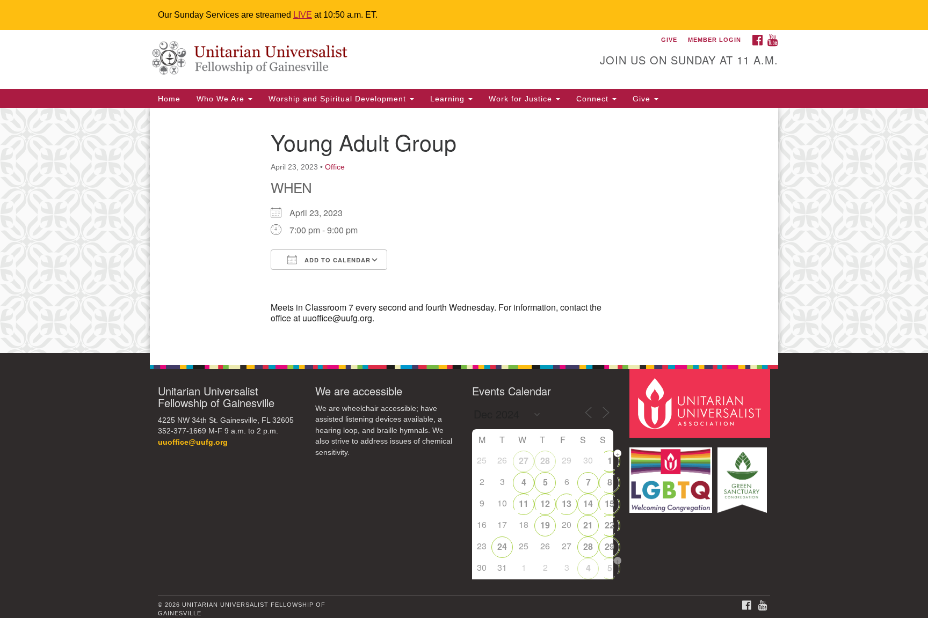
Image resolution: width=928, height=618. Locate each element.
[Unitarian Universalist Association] (701, 403)
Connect (593, 98)
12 (545, 503)
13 (566, 503)
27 (523, 460)
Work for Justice (522, 98)
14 (588, 503)
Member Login (714, 39)
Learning (448, 98)
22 (609, 525)
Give (643, 98)
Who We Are (222, 98)
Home (169, 98)
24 (502, 546)
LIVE (302, 14)
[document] (464, 230)
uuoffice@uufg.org (193, 442)
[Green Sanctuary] (743, 475)
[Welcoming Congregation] (672, 475)
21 (588, 525)
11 (523, 503)
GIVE (669, 39)
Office (335, 167)
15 (609, 503)
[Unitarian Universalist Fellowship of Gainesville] (333, 59)
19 (545, 525)
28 (545, 460)
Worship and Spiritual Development (339, 98)
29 (609, 546)
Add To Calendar (336, 260)
